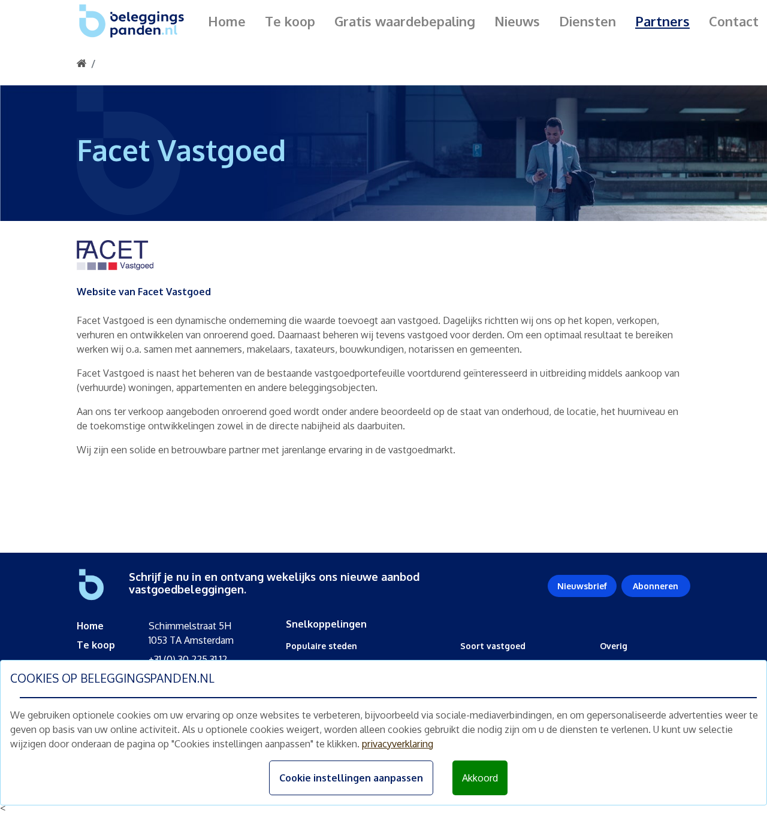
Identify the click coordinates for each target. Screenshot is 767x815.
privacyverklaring (397, 744)
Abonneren (655, 586)
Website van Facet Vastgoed (144, 292)
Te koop (290, 21)
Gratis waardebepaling (404, 21)
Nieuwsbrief (582, 586)
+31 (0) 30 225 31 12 (188, 659)
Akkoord (480, 778)
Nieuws (517, 21)
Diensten (587, 21)
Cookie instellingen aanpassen (351, 778)
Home (227, 21)
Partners (662, 21)
